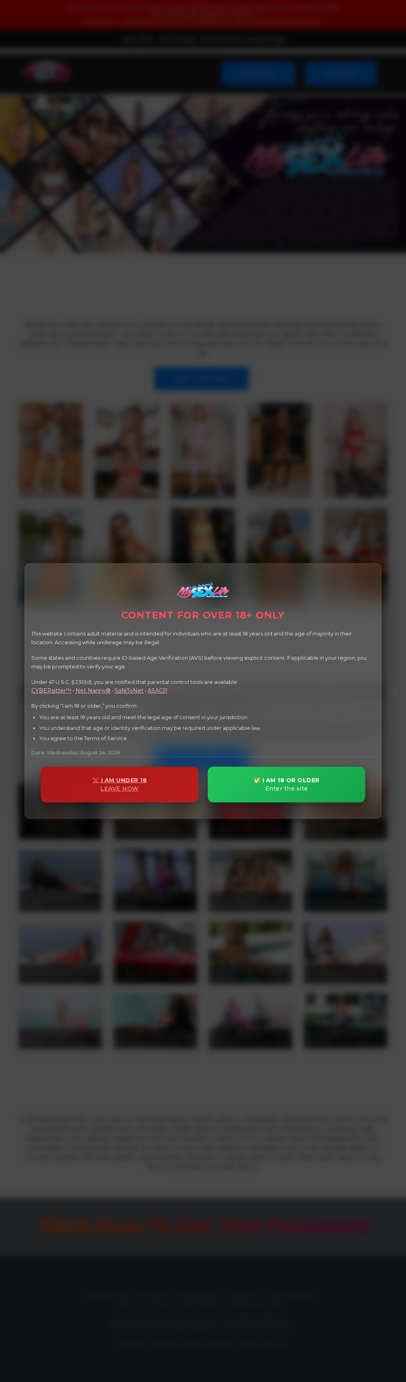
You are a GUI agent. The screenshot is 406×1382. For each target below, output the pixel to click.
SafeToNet (129, 690)
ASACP (157, 690)
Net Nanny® (93, 690)
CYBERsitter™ (51, 690)
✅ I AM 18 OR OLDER (287, 784)
